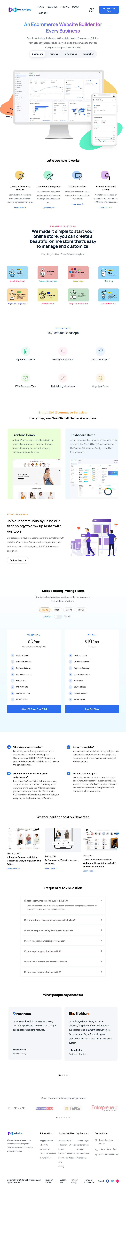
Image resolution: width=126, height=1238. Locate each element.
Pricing (61, 1166)
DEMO (75, 6)
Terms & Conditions (48, 1153)
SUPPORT (44, 12)
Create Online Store (66, 1153)
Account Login (82, 1140)
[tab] (63, 900)
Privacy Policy (45, 1149)
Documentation (83, 1153)
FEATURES (52, 6)
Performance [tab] (70, 54)
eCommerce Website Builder (67, 1147)
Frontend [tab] (53, 54)
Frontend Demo (83, 1145)
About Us (44, 1145)
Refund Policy (45, 1158)
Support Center (46, 1140)
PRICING (65, 6)
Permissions (82, 1158)
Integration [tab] (88, 54)
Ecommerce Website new (66, 1160)
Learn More (19, 207)
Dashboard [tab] (37, 54)
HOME (41, 6)
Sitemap (80, 1149)
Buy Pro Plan (92, 709)
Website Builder (64, 1140)
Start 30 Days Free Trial (34, 709)
